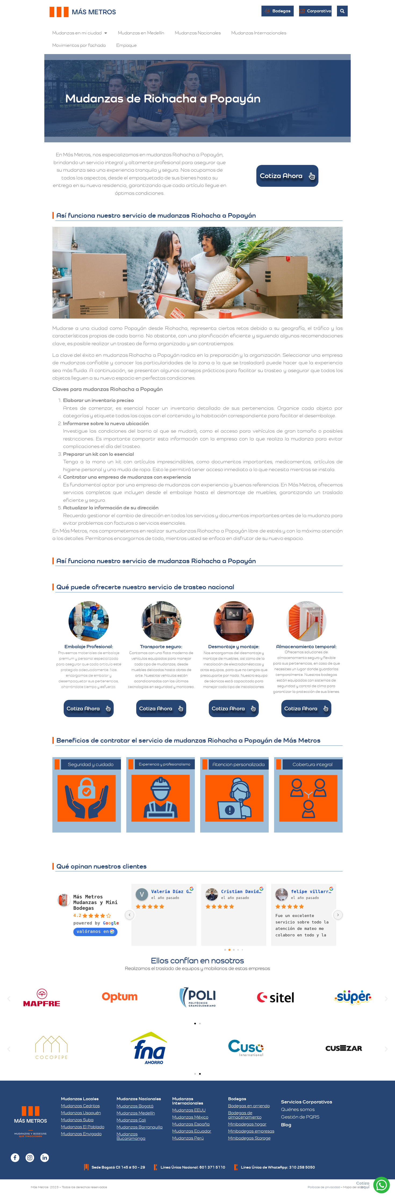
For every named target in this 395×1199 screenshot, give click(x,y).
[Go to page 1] (230, 950)
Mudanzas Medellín (136, 1113)
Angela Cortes (308, 891)
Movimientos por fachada (79, 45)
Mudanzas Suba (77, 1119)
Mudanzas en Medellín (141, 33)
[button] (8, 998)
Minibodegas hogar (247, 1124)
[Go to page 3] (238, 950)
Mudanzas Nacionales (198, 33)
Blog (286, 1124)
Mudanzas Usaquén (81, 1112)
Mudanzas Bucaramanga (131, 1136)
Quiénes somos (298, 1109)
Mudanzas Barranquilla (140, 1127)
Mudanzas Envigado (81, 1133)
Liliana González (171, 891)
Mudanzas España (191, 1124)
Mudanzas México (190, 1117)
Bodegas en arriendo (249, 1105)
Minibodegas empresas (251, 1131)
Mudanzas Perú (188, 1138)
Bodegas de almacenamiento (244, 1115)
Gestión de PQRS (300, 1117)
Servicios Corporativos (306, 1102)
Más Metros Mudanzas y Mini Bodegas (95, 902)
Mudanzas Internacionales (258, 33)
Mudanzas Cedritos (80, 1105)
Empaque (126, 45)
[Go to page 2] (234, 950)
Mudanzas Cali (131, 1120)
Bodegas (237, 1098)
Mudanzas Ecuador (191, 1131)
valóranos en (93, 931)
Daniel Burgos (238, 891)
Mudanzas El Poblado (82, 1126)
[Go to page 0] (225, 950)
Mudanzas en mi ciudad (77, 33)
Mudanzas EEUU (189, 1110)
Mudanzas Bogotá (135, 1106)
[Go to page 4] (242, 950)
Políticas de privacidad (324, 1187)
